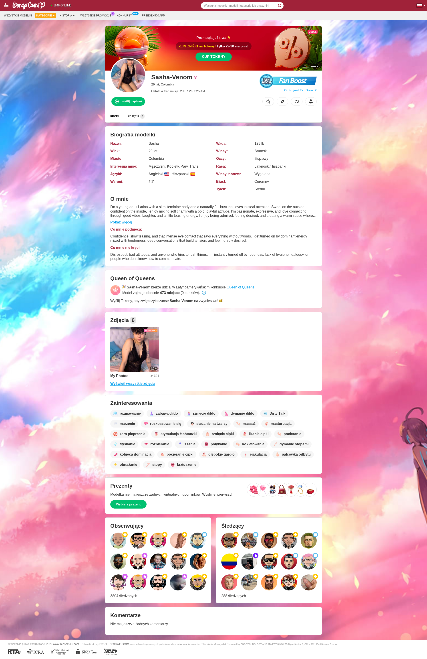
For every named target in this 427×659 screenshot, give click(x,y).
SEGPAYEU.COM (119, 644)
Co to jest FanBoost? (300, 90)
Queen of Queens (240, 287)
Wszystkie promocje (95, 15)
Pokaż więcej (121, 222)
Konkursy (124, 15)
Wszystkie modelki (18, 15)
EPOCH (103, 644)
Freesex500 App (153, 15)
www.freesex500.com (66, 644)
